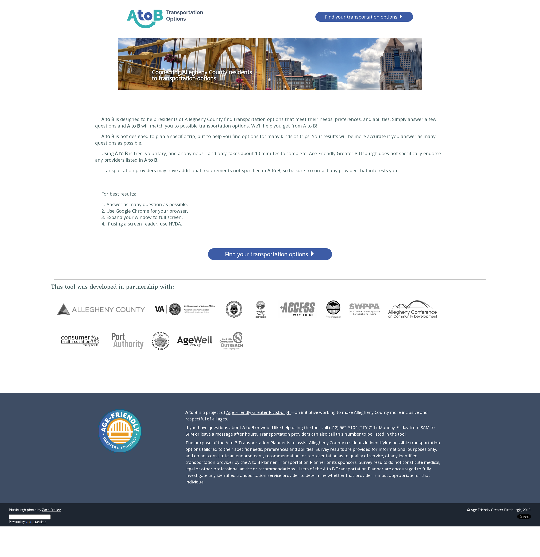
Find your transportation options (362, 16)
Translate (39, 522)
